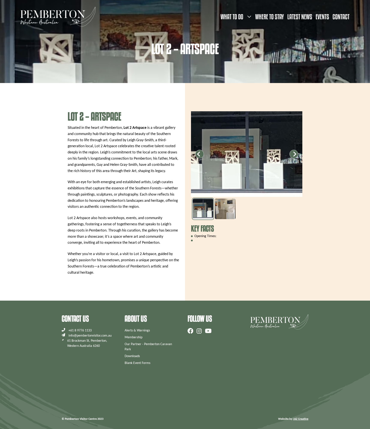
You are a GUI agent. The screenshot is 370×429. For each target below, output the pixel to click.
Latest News (299, 17)
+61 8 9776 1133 (80, 330)
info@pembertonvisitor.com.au (90, 335)
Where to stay (269, 17)
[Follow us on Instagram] (199, 331)
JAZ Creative (300, 419)
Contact (341, 17)
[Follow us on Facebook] (190, 331)
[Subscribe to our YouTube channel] (208, 331)
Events (322, 17)
